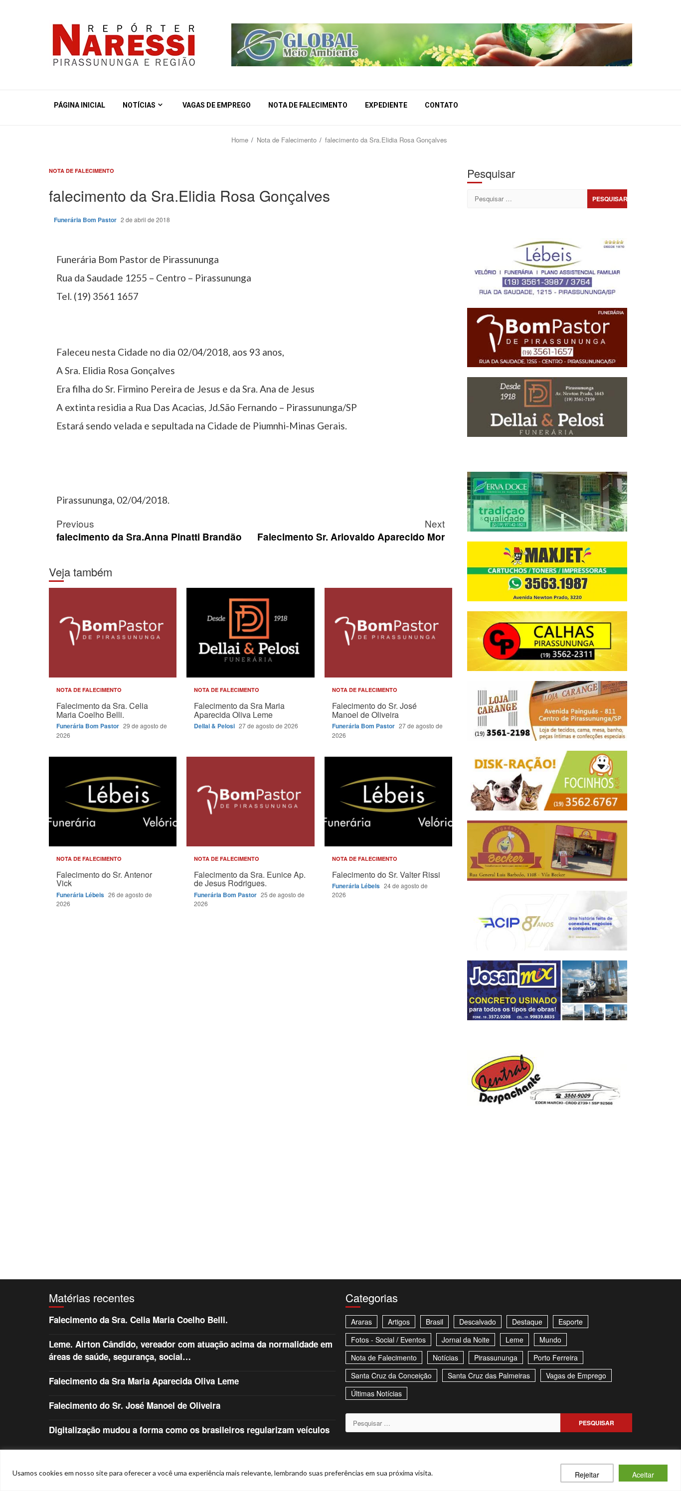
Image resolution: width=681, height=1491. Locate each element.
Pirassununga (495, 1357)
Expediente (386, 105)
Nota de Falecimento (307, 105)
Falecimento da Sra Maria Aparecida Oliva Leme (250, 633)
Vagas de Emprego (216, 105)
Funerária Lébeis (81, 894)
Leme (514, 1340)
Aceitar (643, 1475)
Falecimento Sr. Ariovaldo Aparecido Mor (351, 530)
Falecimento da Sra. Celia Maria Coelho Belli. (112, 633)
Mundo (550, 1340)
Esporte (570, 1322)
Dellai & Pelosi (215, 725)
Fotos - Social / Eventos (388, 1340)
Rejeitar (587, 1475)
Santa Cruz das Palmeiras (489, 1375)
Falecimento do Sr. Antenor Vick (112, 801)
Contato (441, 105)
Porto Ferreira (555, 1357)
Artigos (399, 1322)
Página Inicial (79, 105)
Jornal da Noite (466, 1340)
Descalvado (477, 1322)
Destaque (527, 1322)
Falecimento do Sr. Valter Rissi (388, 801)
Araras (361, 1322)
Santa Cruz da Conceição (391, 1375)
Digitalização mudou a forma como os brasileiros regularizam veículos (189, 1430)
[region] (340, 1470)
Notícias (139, 105)
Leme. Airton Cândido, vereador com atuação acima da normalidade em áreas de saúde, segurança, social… (191, 1350)
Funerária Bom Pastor (86, 219)
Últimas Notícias (376, 1393)
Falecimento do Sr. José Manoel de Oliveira (388, 633)
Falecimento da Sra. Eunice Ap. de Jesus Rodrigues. (250, 801)
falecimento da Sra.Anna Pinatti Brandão (149, 530)
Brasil (434, 1322)
